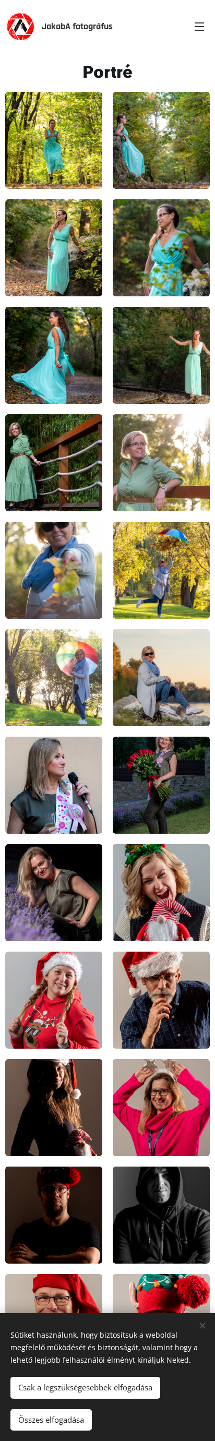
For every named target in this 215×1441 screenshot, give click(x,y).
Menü (199, 26)
